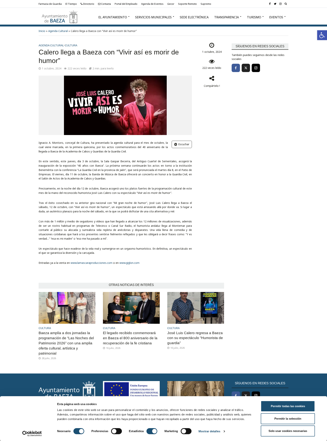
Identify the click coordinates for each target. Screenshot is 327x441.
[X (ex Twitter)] (246, 68)
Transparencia (226, 17)
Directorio (88, 3)
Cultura (71, 45)
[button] (322, 35)
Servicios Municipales (153, 17)
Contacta (105, 3)
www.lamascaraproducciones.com (91, 263)
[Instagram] (256, 68)
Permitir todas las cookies (288, 406)
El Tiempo (71, 3)
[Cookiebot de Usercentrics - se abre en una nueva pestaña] (32, 433)
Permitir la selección (287, 418)
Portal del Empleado (126, 3)
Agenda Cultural (58, 31)
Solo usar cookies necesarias (288, 430)
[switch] (116, 431)
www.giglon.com (129, 263)
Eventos (276, 17)
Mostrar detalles (209, 431)
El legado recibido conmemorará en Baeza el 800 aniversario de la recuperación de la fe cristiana (130, 338)
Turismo (254, 17)
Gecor (170, 3)
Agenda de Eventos (152, 3)
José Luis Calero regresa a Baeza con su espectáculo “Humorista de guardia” (195, 338)
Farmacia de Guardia (50, 3)
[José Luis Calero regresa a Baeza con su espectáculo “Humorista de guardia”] (195, 307)
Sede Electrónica (194, 17)
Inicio (42, 31)
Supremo (206, 3)
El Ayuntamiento (112, 17)
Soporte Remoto (187, 3)
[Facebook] (236, 68)
